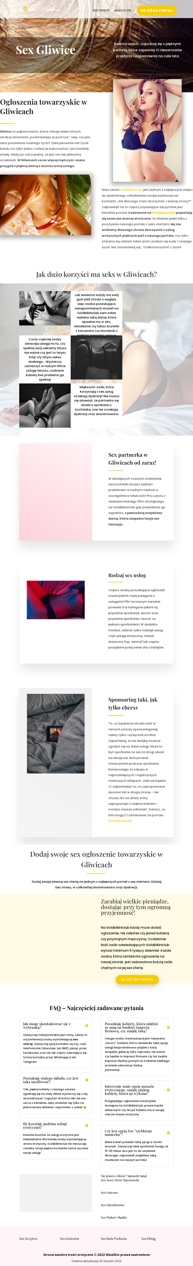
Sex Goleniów (69, 1239)
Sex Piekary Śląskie (114, 1217)
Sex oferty (101, 10)
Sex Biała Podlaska (114, 1239)
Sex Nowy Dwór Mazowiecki (120, 1180)
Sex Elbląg (149, 1239)
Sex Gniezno (109, 1192)
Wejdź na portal (137, 980)
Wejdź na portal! (156, 10)
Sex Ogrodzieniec (113, 1205)
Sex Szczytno (28, 1239)
